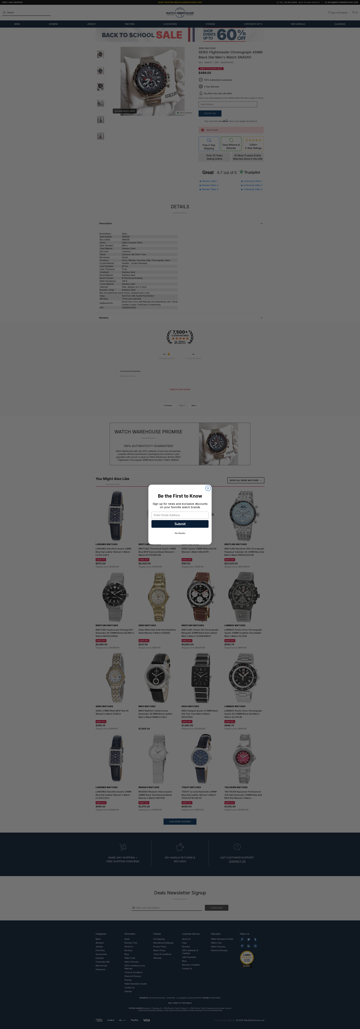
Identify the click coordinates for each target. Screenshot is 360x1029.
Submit (180, 524)
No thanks (180, 533)
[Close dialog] (208, 488)
